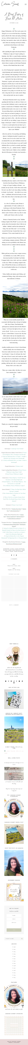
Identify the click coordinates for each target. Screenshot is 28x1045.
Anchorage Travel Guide (17, 448)
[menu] (26, 4)
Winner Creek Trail (16, 505)
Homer (10, 550)
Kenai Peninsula (16, 550)
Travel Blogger (18, 551)
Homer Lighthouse (11, 516)
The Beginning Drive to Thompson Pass (16, 538)
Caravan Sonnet (10, 4)
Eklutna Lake (19, 466)
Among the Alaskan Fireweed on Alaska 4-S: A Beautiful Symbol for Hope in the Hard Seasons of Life (14, 530)
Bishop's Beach (20, 516)
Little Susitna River (14, 511)
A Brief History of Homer (14, 518)
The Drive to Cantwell (14, 483)
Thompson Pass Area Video (19, 522)
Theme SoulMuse (14, 1042)
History (5, 550)
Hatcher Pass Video (16, 509)
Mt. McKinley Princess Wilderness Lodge (13, 485)
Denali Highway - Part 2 (8, 481)
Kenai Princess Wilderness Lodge (12, 210)
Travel (12, 551)
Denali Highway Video (15, 477)
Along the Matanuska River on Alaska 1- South (13, 456)
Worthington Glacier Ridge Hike (11, 524)
